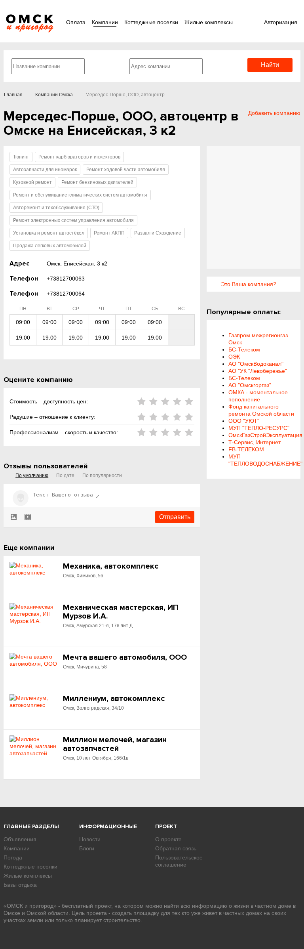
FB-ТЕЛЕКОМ (246, 449)
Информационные (108, 826)
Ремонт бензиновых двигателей (97, 182)
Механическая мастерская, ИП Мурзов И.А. (121, 612)
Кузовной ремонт (32, 182)
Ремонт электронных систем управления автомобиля (73, 220)
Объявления (20, 839)
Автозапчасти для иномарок (45, 169)
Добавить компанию (274, 113)
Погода (13, 857)
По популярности (102, 475)
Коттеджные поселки (151, 22)
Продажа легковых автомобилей (49, 245)
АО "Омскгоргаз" (249, 385)
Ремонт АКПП (109, 233)
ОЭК (234, 356)
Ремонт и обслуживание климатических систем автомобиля (80, 195)
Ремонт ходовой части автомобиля (125, 169)
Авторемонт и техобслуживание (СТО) (56, 207)
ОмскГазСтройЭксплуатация (265, 435)
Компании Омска (54, 94)
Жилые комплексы (208, 22)
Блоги (86, 848)
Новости (90, 839)
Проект (166, 826)
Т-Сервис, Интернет (254, 442)
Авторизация (280, 22)
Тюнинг (21, 157)
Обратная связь (175, 848)
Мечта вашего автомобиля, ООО (125, 657)
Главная (13, 94)
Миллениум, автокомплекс (114, 698)
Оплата (76, 22)
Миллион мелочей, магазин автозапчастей (115, 744)
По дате (65, 475)
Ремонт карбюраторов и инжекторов (79, 157)
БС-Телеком (244, 349)
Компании (105, 22)
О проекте (168, 839)
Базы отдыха (20, 885)
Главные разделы (31, 826)
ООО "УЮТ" (243, 421)
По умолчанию (31, 475)
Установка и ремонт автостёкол (48, 233)
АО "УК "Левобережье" (257, 371)
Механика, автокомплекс (110, 566)
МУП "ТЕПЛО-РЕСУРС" (258, 428)
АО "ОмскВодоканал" (255, 364)
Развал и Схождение (157, 233)
